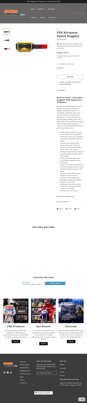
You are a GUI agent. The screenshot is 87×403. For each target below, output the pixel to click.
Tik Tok (62, 375)
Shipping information (65, 196)
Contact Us (23, 383)
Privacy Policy (24, 365)
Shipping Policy (25, 371)
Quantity (60, 68)
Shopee (62, 364)
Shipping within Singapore (64, 56)
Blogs (21, 377)
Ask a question (63, 201)
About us (23, 362)
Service (22, 380)
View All (16, 341)
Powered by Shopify (43, 397)
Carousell (63, 368)
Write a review (55, 283)
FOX (58, 29)
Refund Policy (24, 368)
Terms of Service (25, 374)
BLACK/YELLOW (4, 260)
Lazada (62, 372)
